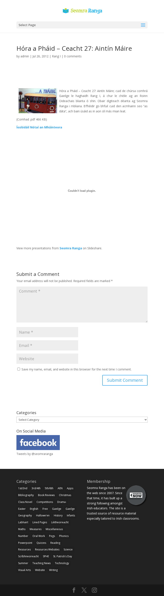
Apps (70, 488)
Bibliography (26, 495)
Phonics (64, 536)
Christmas (65, 495)
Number (23, 536)
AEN (60, 488)
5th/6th (49, 488)
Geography (25, 515)
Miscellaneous (54, 529)
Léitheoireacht (60, 522)
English (34, 509)
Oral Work (38, 536)
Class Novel (25, 502)
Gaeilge (56, 509)
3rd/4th (36, 488)
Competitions (45, 502)
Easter (22, 509)
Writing (53, 570)
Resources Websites (47, 549)
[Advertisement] (82, 78)
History (58, 515)
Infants (71, 515)
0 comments (73, 56)
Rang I (56, 56)
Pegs (52, 536)
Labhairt (23, 522)
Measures (35, 529)
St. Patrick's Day (62, 556)
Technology (62, 563)
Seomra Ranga (71, 248)
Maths (21, 529)
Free (45, 509)
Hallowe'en (43, 515)
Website (40, 570)
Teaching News (41, 563)
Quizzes (41, 543)
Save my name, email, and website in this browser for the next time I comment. (77, 369)
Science (68, 549)
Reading (55, 543)
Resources (24, 549)
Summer (23, 563)
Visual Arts (24, 570)
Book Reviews (46, 495)
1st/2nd (22, 488)
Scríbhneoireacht (28, 556)
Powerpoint (25, 543)
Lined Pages (39, 522)
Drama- (61, 502)
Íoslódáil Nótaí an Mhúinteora (39, 127)
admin (24, 56)
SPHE (46, 556)
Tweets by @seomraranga (34, 454)
